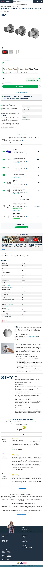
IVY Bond (6, 255)
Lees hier (17, 511)
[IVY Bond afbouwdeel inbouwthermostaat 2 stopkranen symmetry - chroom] (21, 30)
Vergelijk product (39, 10)
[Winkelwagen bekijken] (41, 1)
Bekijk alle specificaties (26, 119)
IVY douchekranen (20, 255)
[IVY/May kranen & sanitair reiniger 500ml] (9, 216)
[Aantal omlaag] (6, 83)
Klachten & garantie (5, 541)
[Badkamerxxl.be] (7, 1)
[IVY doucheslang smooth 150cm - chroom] (9, 182)
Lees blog (3, 249)
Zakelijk (23, 537)
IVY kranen (28, 255)
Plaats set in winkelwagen (22, 227)
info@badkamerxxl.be (29, 531)
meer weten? (35, 565)
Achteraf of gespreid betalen (22, 4)
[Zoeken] (31, 1)
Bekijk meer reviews (22, 488)
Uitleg (30, 107)
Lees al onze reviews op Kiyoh (21, 424)
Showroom (24, 540)
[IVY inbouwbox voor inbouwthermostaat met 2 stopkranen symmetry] (8, 151)
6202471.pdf (5, 320)
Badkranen (9, 6)
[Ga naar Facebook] (26, 547)
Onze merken (24, 545)
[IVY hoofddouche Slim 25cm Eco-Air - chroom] (9, 159)
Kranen (5, 6)
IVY (1, 255)
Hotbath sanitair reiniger (33, 336)
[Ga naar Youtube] (32, 547)
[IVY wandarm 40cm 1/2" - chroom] (9, 167)
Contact (23, 539)
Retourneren (4, 539)
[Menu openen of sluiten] (1, 1)
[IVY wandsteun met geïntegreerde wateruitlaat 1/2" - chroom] (8, 190)
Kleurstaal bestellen (20, 89)
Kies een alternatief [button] (16, 162)
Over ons (23, 536)
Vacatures (24, 542)
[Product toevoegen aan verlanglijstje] (39, 86)
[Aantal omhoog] (10, 83)
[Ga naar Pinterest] (30, 547)
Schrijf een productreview (21, 514)
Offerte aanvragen (5, 540)
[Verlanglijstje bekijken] (39, 1)
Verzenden (3, 537)
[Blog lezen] (8, 239)
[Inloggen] (37, 1)
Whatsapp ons (27, 529)
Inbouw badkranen (15, 6)
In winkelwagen (20, 86)
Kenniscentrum (25, 544)
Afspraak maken (25, 541)
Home (2, 6)
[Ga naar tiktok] (23, 547)
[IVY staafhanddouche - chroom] (9, 174)
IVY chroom (13, 255)
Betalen (3, 536)
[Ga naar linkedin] (25, 547)
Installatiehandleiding (7, 321)
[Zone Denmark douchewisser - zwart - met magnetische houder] (9, 206)
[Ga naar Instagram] (28, 547)
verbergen (40, 565)
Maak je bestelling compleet (22, 92)
